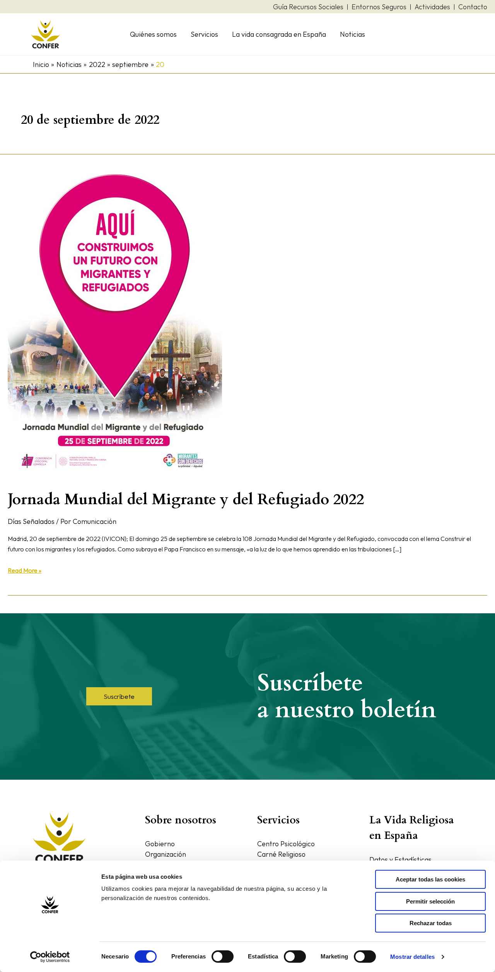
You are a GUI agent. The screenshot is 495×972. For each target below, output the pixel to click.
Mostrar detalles (412, 956)
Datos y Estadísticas (400, 859)
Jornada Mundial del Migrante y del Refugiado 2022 (186, 499)
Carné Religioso (281, 854)
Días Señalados (31, 521)
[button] (119, 696)
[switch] (223, 956)
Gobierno (160, 843)
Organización (165, 854)
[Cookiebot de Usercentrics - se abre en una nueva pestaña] (50, 957)
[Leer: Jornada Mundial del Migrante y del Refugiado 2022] (115, 323)
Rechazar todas (431, 923)
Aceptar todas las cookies (430, 879)
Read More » (24, 569)
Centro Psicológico (286, 843)
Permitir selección (430, 901)
